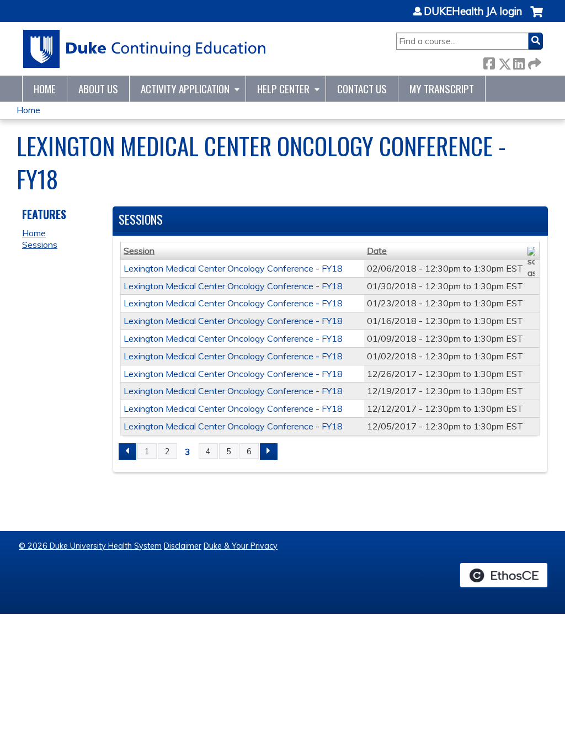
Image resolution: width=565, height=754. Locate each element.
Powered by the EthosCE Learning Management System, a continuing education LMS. (503, 575)
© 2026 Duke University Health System (90, 546)
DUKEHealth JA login (473, 12)
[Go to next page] (269, 451)
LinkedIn (518, 61)
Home (45, 89)
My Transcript (441, 89)
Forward (533, 61)
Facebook (488, 61)
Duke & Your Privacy (241, 546)
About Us (98, 89)
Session (139, 250)
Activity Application (185, 89)
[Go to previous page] (127, 451)
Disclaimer (182, 546)
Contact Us (362, 89)
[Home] (145, 49)
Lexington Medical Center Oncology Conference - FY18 (233, 268)
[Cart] (536, 17)
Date (377, 250)
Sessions (39, 244)
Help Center (283, 89)
